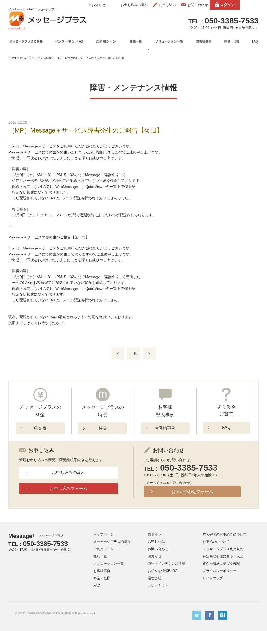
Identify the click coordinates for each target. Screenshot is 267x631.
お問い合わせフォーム (192, 491)
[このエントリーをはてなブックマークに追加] (222, 618)
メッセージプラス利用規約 (223, 549)
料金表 (40, 428)
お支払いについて (216, 542)
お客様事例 (165, 428)
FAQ (226, 427)
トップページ (103, 534)
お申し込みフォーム (68, 488)
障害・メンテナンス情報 (36, 57)
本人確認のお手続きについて (225, 534)
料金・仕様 (101, 578)
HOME (12, 57)
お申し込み (167, 5)
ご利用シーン (103, 549)
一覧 (133, 353)
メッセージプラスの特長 (112, 542)
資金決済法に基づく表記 (221, 564)
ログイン (227, 5)
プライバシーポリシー (219, 571)
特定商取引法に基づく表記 (223, 556)
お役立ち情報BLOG (163, 571)
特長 (103, 428)
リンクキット (158, 585)
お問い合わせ (197, 5)
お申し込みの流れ (134, 5)
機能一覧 (100, 556)
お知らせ (98, 5)
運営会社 (154, 578)
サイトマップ (213, 578)
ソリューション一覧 (108, 564)
